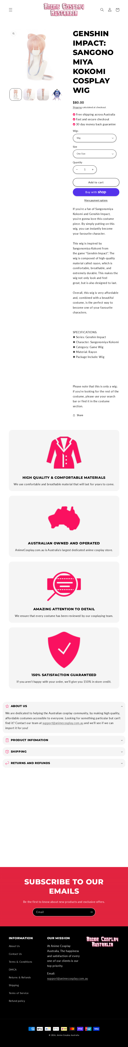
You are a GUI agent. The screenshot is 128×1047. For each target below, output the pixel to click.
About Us (14, 946)
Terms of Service (19, 993)
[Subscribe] (91, 912)
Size (75, 146)
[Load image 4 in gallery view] (57, 94)
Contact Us (15, 953)
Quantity (77, 162)
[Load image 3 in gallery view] (43, 94)
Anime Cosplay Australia (68, 1035)
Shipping (77, 107)
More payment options (96, 200)
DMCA (13, 969)
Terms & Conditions (20, 961)
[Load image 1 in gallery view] (16, 94)
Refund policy (17, 1000)
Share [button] (80, 415)
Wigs (75, 131)
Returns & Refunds (20, 977)
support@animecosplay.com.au (62, 723)
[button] (10, 10)
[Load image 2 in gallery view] (29, 94)
